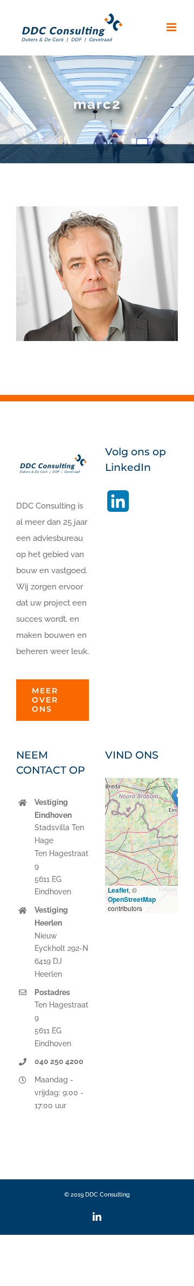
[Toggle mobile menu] (172, 27)
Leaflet (118, 890)
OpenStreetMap (132, 899)
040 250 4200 (59, 1061)
